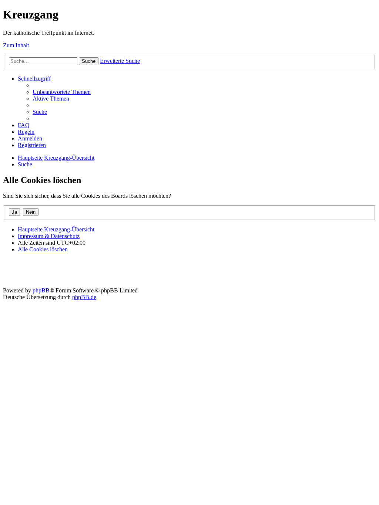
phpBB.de (84, 297)
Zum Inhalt (16, 45)
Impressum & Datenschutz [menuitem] (49, 236)
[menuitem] (62, 92)
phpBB (41, 290)
